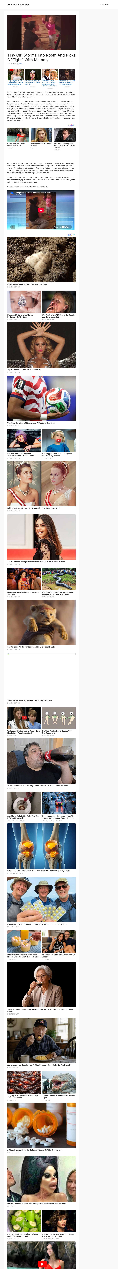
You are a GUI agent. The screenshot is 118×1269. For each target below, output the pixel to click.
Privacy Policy (104, 4)
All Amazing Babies (18, 4)
